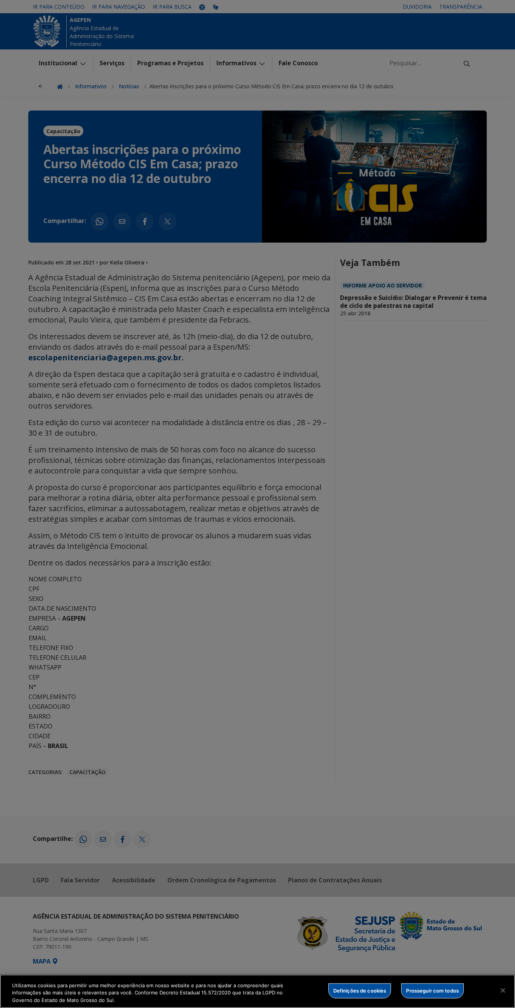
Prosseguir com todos (432, 990)
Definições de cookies (359, 990)
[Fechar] (503, 990)
